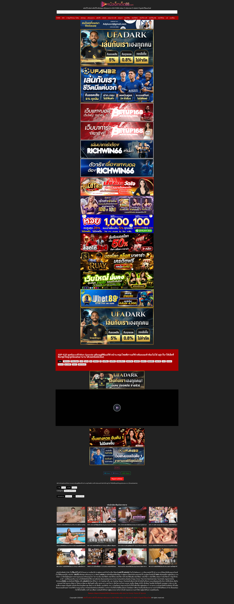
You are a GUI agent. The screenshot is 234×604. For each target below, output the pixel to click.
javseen (169, 361)
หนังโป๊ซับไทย (71, 490)
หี (100, 361)
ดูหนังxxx (143, 361)
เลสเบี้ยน (172, 18)
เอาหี (81, 361)
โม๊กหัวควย (66, 361)
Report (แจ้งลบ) (117, 479)
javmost (61, 364)
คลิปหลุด (83, 18)
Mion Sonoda (82, 364)
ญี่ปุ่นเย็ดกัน (151, 361)
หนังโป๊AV (112, 361)
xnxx (163, 361)
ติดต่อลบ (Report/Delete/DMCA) (99, 593)
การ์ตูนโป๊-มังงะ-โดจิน (72, 18)
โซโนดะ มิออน (74, 361)
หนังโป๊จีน (127, 18)
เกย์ (167, 18)
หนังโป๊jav (105, 361)
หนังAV (104, 18)
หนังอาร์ (120, 18)
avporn (74, 364)
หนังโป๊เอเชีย (152, 18)
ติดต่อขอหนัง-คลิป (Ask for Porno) (122, 593)
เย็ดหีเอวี (96, 361)
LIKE (117, 467)
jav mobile (67, 364)
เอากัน (86, 361)
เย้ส (91, 361)
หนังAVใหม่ (129, 361)
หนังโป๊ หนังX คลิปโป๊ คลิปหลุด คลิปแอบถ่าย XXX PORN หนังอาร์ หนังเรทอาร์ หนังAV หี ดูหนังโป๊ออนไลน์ (117, 598)
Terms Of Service (140, 593)
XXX (63, 18)
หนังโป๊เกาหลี (143, 18)
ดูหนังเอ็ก (137, 361)
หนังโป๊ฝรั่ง (135, 18)
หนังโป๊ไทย (161, 18)
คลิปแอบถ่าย (91, 18)
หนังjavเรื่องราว (121, 361)
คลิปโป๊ (98, 18)
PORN (58, 18)
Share (108, 473)
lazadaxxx (68, 496)
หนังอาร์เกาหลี (112, 18)
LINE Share (126, 473)
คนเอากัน (158, 361)
